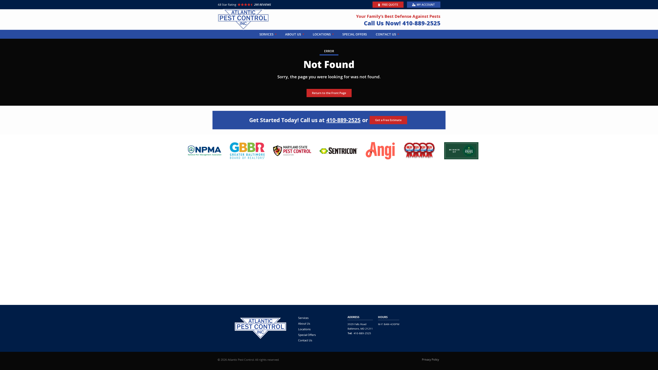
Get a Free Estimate (388, 120)
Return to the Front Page (329, 93)
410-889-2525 (343, 120)
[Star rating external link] (273, 5)
